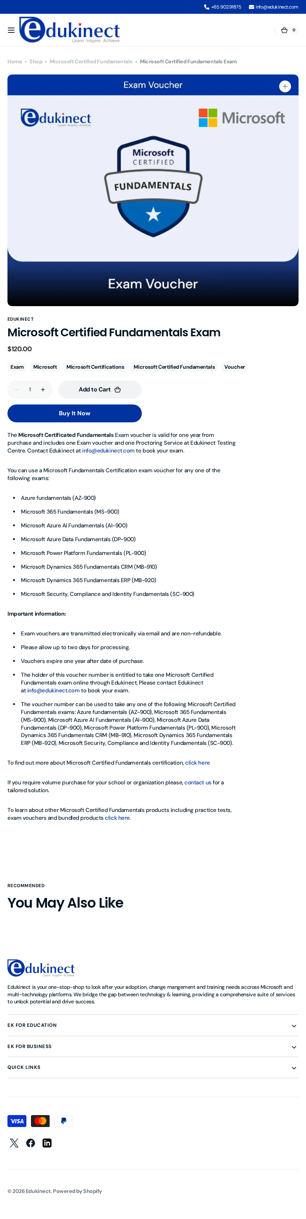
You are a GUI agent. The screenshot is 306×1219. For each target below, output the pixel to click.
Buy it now (74, 413)
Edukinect (38, 1191)
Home (14, 61)
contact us (198, 782)
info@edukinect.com (277, 7)
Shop (35, 61)
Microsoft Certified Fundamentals (91, 61)
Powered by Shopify (77, 1191)
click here (197, 762)
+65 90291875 (226, 7)
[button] (11, 30)
